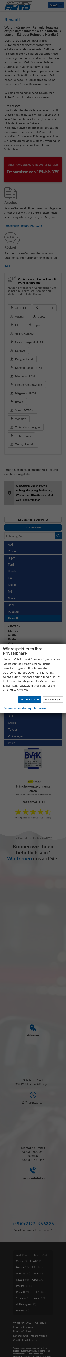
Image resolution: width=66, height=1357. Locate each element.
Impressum (41, 708)
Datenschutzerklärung (17, 708)
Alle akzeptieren (29, 699)
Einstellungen (53, 699)
